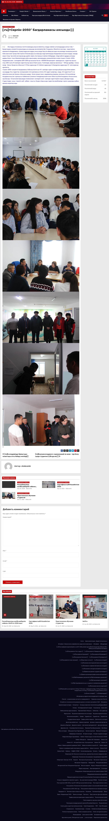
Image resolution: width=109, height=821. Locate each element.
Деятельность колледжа (101, 719)
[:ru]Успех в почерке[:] (89, 693)
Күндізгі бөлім (24, 11)
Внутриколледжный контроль (100, 713)
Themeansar (30, 729)
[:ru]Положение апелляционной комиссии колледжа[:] (94, 663)
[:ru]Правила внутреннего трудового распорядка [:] (94, 671)
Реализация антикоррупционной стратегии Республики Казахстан (82, 803)
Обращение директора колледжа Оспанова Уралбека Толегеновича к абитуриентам (87, 777)
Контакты (95, 751)
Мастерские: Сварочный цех (100, 760)
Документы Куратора (66, 725)
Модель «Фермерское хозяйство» (99, 765)
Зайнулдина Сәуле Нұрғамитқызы (76, 731)
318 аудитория (103, 644)
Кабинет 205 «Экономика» (93, 739)
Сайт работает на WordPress (8, 729)
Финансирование (77, 814)
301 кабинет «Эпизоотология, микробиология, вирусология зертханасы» (75, 644)
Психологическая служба (101, 797)
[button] (102, 15)
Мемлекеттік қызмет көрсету (11, 19)
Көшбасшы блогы (71, 11)
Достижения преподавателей (89, 725)
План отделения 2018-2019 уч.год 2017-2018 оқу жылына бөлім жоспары (74, 783)
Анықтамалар (96, 708)
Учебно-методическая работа (100, 812)
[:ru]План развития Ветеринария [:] (98, 654)
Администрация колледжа (65, 705)
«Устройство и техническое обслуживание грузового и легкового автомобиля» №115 (80, 702)
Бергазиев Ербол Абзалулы (85, 710)
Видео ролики (67, 713)
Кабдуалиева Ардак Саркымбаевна (70, 736)
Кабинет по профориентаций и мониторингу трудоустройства (74, 748)
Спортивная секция (79, 809)
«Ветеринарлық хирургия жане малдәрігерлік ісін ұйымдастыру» (91, 696)
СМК (96, 806)
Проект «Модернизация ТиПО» (64, 794)
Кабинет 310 (97, 742)
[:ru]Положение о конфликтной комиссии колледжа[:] (94, 666)
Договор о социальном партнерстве (98, 722)
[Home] (3, 11)
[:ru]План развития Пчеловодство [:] (98, 657)
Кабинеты (68, 751)
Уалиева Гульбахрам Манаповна (99, 809)
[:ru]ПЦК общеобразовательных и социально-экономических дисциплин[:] (89, 683)
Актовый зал (76, 705)
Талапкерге (11, 11)
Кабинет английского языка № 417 (90, 745)
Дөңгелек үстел (64, 728)
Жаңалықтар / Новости (8, 26)
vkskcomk (15, 36)
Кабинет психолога (94, 748)
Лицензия (75, 760)
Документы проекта (76, 725)
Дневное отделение (84, 722)
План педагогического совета (100, 783)
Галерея (82, 11)
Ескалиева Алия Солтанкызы (77, 728)
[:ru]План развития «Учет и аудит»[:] (74, 651)
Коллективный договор (86, 751)
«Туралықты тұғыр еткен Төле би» (99, 699)
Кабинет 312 (104, 742)
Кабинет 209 (104, 739)
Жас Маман (14, 15)
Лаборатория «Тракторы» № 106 (64, 760)
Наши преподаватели (95, 768)
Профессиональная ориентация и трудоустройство (81, 797)
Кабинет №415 (103, 748)
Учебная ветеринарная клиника (69, 812)
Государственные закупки (74, 719)
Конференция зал (103, 751)
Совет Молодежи (103, 806)
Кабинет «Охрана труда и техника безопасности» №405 (94, 736)
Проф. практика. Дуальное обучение (98, 794)
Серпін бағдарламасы (89, 806)
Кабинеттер (25, 15)
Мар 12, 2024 (61, 488)
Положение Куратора (97, 791)
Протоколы (86, 794)
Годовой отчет (88, 716)
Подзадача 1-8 (62, 791)
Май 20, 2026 (21, 488)
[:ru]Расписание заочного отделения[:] (97, 686)
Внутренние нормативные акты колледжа (82, 713)
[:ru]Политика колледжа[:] (100, 660)
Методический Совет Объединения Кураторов (69, 765)
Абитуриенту (104, 702)
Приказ (105, 791)
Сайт (4, 571)
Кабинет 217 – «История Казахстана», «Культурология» (80, 742)
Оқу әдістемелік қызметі (61, 15)
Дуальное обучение (102, 725)
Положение (88, 791)
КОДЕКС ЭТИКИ (75, 751)
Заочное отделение (90, 731)
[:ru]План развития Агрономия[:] (81, 654)
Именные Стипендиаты (101, 731)
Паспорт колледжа (102, 780)
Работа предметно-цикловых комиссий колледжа (95, 800)
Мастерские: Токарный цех (81, 762)
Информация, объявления (75, 734)
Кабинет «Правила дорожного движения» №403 (69, 745)
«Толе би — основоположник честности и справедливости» (76, 699)
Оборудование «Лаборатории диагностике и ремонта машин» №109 (91, 771)
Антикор (5, 15)
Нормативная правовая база (100, 817)
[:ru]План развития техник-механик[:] (69, 660)
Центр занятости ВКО (87, 814)
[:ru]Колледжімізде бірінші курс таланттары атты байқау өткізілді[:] (15, 455)
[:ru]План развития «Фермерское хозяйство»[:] (96, 651)
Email (5, 561)
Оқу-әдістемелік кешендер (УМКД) (82, 15)
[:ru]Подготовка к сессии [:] (86, 660)
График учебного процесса (87, 719)
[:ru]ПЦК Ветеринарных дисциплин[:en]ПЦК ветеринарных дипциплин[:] (89, 677)
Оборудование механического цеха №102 (97, 774)
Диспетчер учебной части (72, 722)
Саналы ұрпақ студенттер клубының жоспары (71, 806)
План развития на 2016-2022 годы (71, 788)
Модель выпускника (84, 768)
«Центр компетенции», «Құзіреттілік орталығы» (96, 641)
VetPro (85, 621)
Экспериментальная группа (100, 814)
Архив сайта (104, 708)
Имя (4, 551)
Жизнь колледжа (63, 731)
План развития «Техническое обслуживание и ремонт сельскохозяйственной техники (86, 786)
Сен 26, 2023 (88, 624)
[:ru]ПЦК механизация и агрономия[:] (98, 680)
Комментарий (7, 517)
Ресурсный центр (103, 803)
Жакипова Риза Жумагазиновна (92, 728)
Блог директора (103, 710)
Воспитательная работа (72, 716)
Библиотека (95, 710)
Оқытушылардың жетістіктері (41, 15)
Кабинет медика (103, 745)
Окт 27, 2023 (20, 499)
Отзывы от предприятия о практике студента (68, 780)
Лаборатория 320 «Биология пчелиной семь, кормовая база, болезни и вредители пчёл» (86, 754)
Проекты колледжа (77, 794)
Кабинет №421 (60, 751)
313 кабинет (96, 644)
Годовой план (96, 716)
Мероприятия (92, 762)
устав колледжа (88, 817)
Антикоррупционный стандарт (85, 708)
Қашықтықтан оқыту (39, 11)
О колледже (104, 768)
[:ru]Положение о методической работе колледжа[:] (94, 668)
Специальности (70, 809)
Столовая (88, 809)
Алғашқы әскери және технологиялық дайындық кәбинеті (93, 705)
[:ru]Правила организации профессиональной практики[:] (93, 674)
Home (82, 641)
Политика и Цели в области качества (75, 791)
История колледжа (87, 734)
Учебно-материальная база (85, 812)
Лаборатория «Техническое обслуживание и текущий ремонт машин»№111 (89, 757)
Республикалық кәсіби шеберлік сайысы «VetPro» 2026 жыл (26, 486)
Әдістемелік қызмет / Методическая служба (72, 817)
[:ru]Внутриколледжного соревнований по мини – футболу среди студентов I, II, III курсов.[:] (57, 455)
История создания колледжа (100, 734)
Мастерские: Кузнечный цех (85, 760)
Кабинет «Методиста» (81, 739)
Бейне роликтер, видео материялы (68, 710)
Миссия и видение (85, 765)
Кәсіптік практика (55, 11)
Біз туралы (93, 11)
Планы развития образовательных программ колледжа (94, 788)
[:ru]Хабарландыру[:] (102, 693)
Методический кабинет (101, 762)
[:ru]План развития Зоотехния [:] (80, 657)
